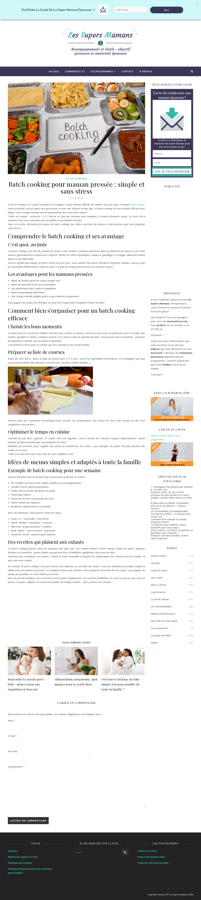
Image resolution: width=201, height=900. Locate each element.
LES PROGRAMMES (101, 71)
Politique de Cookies (20, 862)
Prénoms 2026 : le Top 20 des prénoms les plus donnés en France (170, 493)
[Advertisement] (76, 615)
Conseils (155, 563)
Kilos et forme (158, 584)
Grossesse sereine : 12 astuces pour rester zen (171, 515)
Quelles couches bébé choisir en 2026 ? (171, 499)
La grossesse (158, 592)
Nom (11, 720)
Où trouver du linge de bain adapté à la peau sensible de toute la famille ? (120, 684)
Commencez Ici (75, 71)
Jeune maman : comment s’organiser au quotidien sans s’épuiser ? (172, 531)
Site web (12, 751)
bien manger (138, 204)
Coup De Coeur (159, 570)
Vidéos (154, 642)
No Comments (76, 197)
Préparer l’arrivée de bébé (153, 862)
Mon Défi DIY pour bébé (164, 620)
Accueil (54, 71)
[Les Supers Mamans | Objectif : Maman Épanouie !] (100, 43)
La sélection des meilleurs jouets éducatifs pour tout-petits (168, 526)
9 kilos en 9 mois (147, 850)
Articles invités (158, 555)
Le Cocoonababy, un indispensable (169, 511)
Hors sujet (156, 577)
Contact (128, 71)
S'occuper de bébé (161, 635)
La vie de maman (76, 178)
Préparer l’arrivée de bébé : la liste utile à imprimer (169, 537)
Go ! (166, 10)
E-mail (12, 735)
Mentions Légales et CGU (23, 856)
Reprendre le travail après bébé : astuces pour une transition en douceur (26, 684)
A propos (145, 71)
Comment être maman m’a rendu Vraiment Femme (168, 521)
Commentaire (16, 766)
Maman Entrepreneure (163, 613)
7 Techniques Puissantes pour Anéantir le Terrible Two (172, 488)
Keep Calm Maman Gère (152, 856)
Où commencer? (159, 628)
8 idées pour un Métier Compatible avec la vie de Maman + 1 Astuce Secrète (169, 505)
